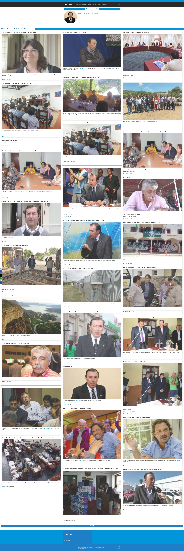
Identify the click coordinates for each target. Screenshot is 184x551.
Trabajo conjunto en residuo (9, 140)
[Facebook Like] (1, 273)
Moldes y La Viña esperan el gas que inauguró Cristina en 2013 (79, 268)
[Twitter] (118, 1)
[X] (1, 275)
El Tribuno (128, 75)
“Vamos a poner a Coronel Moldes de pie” (134, 361)
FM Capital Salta (8, 486)
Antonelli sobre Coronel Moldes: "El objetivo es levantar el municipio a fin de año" (84, 220)
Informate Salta (69, 117)
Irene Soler (139, 121)
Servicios (117, 546)
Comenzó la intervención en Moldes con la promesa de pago (138, 317)
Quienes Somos (112, 546)
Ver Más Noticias (92, 525)
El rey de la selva (127, 177)
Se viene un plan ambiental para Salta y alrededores (136, 32)
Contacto (118, 548)
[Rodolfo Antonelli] (70, 16)
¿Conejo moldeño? (67, 366)
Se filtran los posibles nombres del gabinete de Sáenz (137, 417)
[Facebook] (116, 1)
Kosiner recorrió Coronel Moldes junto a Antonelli (15, 245)
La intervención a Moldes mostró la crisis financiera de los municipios (20, 387)
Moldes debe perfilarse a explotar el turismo (74, 32)
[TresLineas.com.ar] (69, 4)
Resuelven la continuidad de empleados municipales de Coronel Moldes (141, 222)
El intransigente (129, 311)
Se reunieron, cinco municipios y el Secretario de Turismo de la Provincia (81, 77)
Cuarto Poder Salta (69, 214)
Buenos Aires (78, 4)
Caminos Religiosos (96, 4)
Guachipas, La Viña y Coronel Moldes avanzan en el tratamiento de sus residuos (22, 150)
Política (4, 77)
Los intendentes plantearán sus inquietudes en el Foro (16, 343)
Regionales (84, 4)
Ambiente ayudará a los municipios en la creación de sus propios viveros (142, 81)
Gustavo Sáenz (79, 460)
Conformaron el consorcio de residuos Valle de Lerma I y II (17, 83)
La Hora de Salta (130, 126)
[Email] (1, 280)
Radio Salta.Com (69, 161)
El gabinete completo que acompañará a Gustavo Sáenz (77, 408)
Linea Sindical (104, 4)
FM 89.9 (7, 77)
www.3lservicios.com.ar (67, 547)
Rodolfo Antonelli (40, 74)
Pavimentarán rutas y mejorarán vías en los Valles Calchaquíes (18, 295)
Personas (90, 4)
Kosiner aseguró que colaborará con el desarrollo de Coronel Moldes (141, 267)
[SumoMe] (1, 282)
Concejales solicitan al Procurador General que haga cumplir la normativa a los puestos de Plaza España (29, 437)
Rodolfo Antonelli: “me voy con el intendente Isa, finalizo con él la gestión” (142, 469)
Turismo (65, 117)
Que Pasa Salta (129, 171)
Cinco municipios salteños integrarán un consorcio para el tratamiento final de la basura (146, 131)
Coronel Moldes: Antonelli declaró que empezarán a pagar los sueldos (81, 311)
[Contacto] (119, 1)
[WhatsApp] (1, 278)
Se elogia (65, 167)
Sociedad (125, 126)
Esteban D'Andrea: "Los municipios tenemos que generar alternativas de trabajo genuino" (25, 201)
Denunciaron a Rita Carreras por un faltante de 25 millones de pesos (19, 32)
